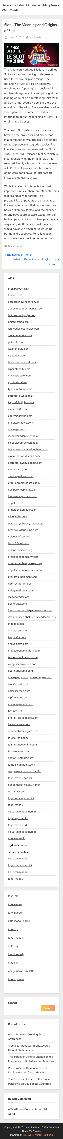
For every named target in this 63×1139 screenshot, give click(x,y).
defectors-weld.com (20, 395)
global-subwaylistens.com (24, 456)
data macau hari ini (19, 921)
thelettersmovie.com (20, 422)
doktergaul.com (17, 603)
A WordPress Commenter (23, 1109)
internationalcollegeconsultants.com (30, 610)
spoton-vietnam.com (20, 758)
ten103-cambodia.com (21, 764)
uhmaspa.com (16, 429)
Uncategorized (16, 246)
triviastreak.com (18, 737)
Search (12, 1002)
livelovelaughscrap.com (22, 496)
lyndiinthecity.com (19, 369)
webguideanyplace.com (22, 664)
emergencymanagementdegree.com (30, 677)
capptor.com (15, 503)
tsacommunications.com (23, 657)
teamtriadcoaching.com (22, 744)
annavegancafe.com (20, 704)
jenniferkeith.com (18, 684)
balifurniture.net (18, 469)
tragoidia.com (16, 355)
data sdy (13, 946)
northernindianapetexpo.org (25, 563)
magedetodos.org (18, 597)
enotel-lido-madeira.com (23, 717)
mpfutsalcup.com (18, 697)
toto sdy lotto (16, 979)
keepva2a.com (17, 637)
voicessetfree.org (19, 536)
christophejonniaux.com (22, 509)
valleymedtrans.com (20, 590)
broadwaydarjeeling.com (23, 530)
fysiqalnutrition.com (20, 389)
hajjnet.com (15, 295)
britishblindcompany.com (23, 556)
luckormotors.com (19, 724)
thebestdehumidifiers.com (24, 650)
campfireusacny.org (20, 550)
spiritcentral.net (17, 382)
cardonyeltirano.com (20, 476)
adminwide (35, 37)
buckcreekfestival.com (22, 362)
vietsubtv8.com (17, 409)
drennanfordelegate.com (23, 731)
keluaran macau (18, 872)
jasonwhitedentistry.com (23, 436)
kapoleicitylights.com (21, 402)
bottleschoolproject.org (22, 315)
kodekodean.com (18, 751)
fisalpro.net (15, 711)
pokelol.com (15, 342)
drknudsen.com (17, 630)
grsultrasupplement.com (22, 576)
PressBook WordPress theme (38, 1135)
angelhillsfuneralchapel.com (25, 570)
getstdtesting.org (18, 321)
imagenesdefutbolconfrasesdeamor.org (32, 617)
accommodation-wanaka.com (26, 308)
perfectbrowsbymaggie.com (25, 462)
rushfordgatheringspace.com (25, 523)
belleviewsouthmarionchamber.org (29, 449)
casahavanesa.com (20, 335)
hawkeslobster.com (19, 375)
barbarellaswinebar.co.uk (23, 301)
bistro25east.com (18, 543)
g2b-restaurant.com (20, 583)
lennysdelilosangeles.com (23, 328)
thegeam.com (16, 623)
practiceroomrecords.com (24, 482)
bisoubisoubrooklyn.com (23, 442)
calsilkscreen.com (19, 691)
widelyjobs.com (17, 516)
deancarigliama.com (20, 670)
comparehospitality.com (22, 489)
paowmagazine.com (20, 415)
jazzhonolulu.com (18, 348)
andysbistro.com (18, 643)
